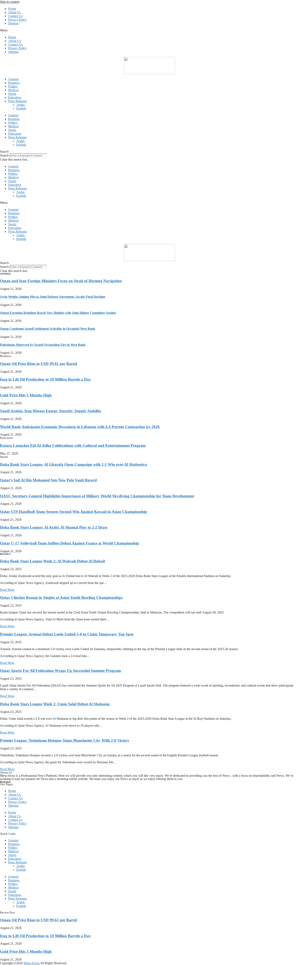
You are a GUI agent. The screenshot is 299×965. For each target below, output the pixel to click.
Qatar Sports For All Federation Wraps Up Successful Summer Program (60, 670)
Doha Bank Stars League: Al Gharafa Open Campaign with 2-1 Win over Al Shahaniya (73, 464)
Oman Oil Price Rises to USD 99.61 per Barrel (38, 363)
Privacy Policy (17, 19)
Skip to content (9, 1)
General (13, 79)
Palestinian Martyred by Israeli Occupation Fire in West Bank (42, 344)
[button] (149, 30)
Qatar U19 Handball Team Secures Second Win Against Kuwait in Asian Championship (73, 511)
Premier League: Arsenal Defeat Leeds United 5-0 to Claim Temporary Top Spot (66, 634)
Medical (13, 90)
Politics (12, 86)
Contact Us (15, 16)
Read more (5, 781)
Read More (7, 589)
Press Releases (17, 101)
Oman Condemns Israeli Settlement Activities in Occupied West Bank (47, 328)
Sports (12, 93)
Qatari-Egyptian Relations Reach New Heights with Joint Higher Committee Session (58, 312)
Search (4, 155)
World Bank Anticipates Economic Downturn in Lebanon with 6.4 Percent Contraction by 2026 (80, 427)
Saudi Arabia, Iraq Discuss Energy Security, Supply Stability (50, 411)
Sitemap (13, 23)
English (21, 108)
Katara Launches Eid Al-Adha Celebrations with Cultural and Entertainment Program (73, 445)
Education (14, 97)
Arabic (20, 104)
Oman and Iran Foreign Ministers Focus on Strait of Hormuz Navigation (61, 281)
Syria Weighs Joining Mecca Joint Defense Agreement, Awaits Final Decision (52, 296)
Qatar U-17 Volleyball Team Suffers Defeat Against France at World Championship (69, 543)
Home (12, 8)
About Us (14, 12)
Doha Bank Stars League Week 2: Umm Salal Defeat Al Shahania (55, 704)
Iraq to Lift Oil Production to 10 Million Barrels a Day (45, 379)
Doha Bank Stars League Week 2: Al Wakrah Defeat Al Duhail (52, 561)
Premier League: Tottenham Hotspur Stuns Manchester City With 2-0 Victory (64, 740)
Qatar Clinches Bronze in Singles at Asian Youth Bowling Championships (61, 597)
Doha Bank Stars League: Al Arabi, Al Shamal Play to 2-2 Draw (54, 527)
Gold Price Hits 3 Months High (26, 395)
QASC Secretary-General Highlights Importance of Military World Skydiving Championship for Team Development (97, 496)
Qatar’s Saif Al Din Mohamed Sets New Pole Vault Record (48, 480)
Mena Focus (32, 963)
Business (14, 82)
